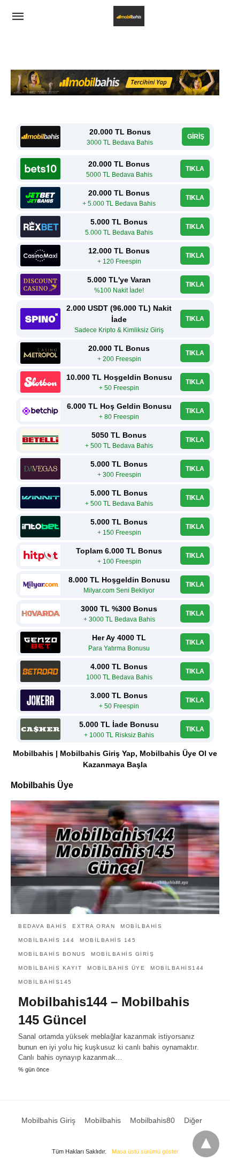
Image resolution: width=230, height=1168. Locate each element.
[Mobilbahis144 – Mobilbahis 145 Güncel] (115, 857)
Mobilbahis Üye (116, 968)
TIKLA (195, 169)
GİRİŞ (195, 136)
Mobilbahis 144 (46, 940)
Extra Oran (93, 926)
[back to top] (206, 1143)
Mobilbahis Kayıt (50, 968)
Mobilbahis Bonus (52, 954)
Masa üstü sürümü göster (145, 1151)
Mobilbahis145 (45, 982)
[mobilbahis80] (128, 16)
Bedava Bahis (42, 926)
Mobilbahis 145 (108, 940)
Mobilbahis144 (177, 968)
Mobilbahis (141, 926)
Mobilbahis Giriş (122, 954)
